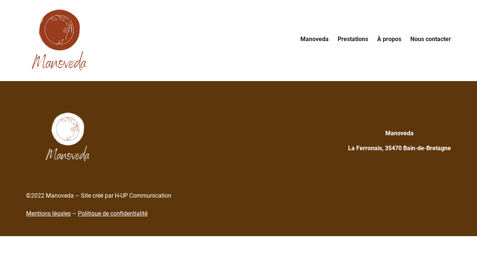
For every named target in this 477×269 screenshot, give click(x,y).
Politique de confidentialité (113, 213)
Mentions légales (48, 213)
